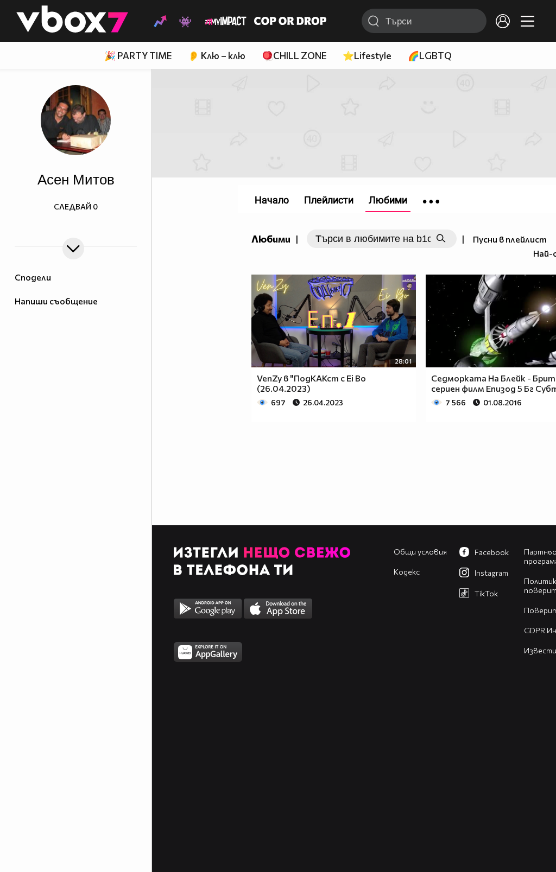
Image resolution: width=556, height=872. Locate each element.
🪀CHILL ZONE (294, 55)
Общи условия (420, 551)
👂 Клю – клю (216, 55)
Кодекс (407, 571)
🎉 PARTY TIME (138, 55)
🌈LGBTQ (430, 55)
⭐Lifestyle (367, 55)
